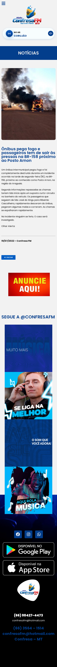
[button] (8, 257)
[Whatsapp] (39, 534)
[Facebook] (18, 534)
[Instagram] (28, 534)
